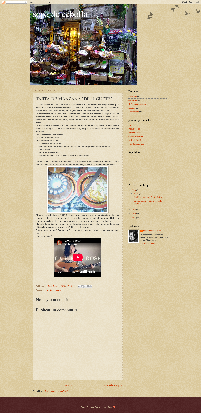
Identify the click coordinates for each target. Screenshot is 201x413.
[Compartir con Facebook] (87, 286)
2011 (134, 218)
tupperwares (133, 111)
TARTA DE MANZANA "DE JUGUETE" (149, 197)
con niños (49, 290)
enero (136, 193)
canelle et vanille (135, 136)
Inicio (68, 385)
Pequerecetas (134, 129)
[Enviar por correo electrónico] (79, 286)
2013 (134, 210)
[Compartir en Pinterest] (90, 286)
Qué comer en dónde (137, 104)
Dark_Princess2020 (152, 231)
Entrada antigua (113, 385)
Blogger (116, 407)
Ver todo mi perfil (147, 243)
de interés (132, 100)
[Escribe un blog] (82, 286)
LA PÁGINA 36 (134, 140)
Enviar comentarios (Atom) (56, 391)
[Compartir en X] (84, 286)
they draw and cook (136, 144)
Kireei (130, 125)
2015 (134, 190)
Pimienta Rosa (134, 133)
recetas (58, 290)
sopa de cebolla (60, 13)
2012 (134, 214)
